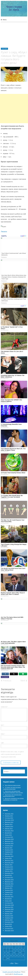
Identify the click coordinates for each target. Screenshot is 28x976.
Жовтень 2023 (9, 841)
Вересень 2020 (9, 909)
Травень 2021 (9, 892)
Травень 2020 (9, 918)
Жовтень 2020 (9, 907)
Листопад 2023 (9, 839)
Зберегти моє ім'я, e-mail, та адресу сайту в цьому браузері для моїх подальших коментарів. (12, 754)
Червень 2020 (9, 915)
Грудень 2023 (9, 837)
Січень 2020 (8, 926)
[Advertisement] (14, 36)
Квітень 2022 (9, 871)
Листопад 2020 (9, 905)
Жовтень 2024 (9, 822)
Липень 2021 (8, 888)
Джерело (4, 231)
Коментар (4, 707)
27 (20, 955)
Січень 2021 (8, 901)
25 (14, 955)
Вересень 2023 (9, 843)
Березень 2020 (9, 922)
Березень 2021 (9, 896)
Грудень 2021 (9, 877)
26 (17, 955)
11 (14, 950)
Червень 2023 (9, 850)
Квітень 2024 (9, 828)
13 (20, 950)
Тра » (16, 963)
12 (17, 950)
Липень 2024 (8, 824)
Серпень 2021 (9, 886)
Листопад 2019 (9, 930)
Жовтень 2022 (9, 860)
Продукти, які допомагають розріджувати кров (12, 795)
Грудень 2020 (9, 903)
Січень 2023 (8, 858)
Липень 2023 (8, 848)
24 (11, 955)
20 (20, 953)
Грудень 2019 (9, 928)
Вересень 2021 (9, 884)
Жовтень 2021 (9, 881)
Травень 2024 (9, 826)
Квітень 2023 (9, 854)
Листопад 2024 (9, 820)
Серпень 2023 (9, 845)
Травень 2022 (9, 869)
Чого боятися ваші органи (12, 785)
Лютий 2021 (8, 898)
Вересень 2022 (9, 862)
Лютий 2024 (8, 833)
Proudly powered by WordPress (11, 972)
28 (23, 955)
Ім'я (2, 725)
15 (4, 953)
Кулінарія (5, 677)
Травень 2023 (9, 852)
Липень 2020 (8, 913)
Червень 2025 (9, 816)
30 (8, 958)
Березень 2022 (9, 873)
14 (23, 950)
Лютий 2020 (8, 924)
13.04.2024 (4, 48)
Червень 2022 (9, 867)
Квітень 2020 (9, 920)
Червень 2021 (9, 890)
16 (8, 953)
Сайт (2, 743)
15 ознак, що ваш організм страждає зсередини (12, 788)
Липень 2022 (8, 864)
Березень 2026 (9, 814)
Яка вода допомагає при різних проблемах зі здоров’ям (13, 799)
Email (3, 734)
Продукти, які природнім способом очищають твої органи (13, 791)
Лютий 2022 (8, 875)
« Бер (11, 963)
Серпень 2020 (9, 911)
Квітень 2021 (9, 894)
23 (8, 955)
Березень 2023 (9, 856)
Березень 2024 (9, 830)
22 (4, 955)
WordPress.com (18, 974)
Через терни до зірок (14, 8)
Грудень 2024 (9, 818)
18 (14, 953)
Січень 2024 (8, 835)
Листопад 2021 (9, 879)
